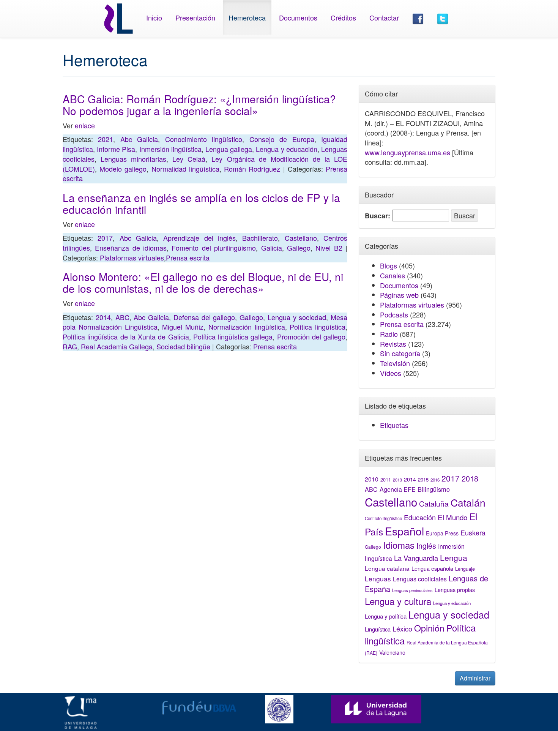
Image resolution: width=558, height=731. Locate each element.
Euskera (472, 532)
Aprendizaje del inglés (199, 238)
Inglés (426, 545)
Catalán (468, 502)
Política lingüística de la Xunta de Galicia (126, 336)
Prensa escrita (188, 257)
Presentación (195, 17)
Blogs (388, 265)
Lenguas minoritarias (133, 159)
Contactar (384, 17)
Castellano (301, 238)
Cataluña (434, 503)
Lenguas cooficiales (420, 579)
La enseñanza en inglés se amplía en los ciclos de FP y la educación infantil (201, 203)
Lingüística (378, 629)
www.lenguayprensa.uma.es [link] (407, 152)
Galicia (271, 248)
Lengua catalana (387, 568)
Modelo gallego (123, 169)
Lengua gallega (228, 149)
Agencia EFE (398, 489)
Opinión (429, 627)
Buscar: (377, 216)
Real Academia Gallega (117, 346)
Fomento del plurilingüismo (214, 248)
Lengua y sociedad (297, 317)
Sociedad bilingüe (183, 346)
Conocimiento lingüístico (203, 139)
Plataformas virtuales (132, 257)
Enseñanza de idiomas (131, 248)
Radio (389, 334)
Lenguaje (465, 568)
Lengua (453, 557)
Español (404, 530)
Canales (392, 275)
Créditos (343, 17)
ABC (122, 317)
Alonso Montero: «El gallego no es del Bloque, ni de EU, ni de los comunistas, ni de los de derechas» (203, 282)
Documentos (298, 17)
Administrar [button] (475, 678)
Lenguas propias (455, 590)
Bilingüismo (434, 489)
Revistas (393, 344)
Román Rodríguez (252, 169)
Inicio (154, 17)
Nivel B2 (328, 248)
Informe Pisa (116, 149)
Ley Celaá (188, 159)
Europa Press (442, 533)
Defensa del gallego (204, 317)
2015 (423, 479)
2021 (105, 139)
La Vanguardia (416, 558)
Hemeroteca (247, 17)
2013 (397, 480)
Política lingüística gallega (233, 336)
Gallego (299, 248)
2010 (371, 479)
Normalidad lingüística (185, 169)
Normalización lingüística (246, 327)
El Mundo (452, 517)
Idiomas (399, 544)
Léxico (402, 628)
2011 (385, 479)
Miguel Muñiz (182, 327)
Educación (420, 517)
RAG (70, 346)
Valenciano (392, 652)
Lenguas (378, 578)
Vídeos (390, 373)
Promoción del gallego (311, 336)
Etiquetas (394, 425)
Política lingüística (317, 327)
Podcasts (394, 314)
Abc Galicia (139, 139)
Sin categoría (400, 353)
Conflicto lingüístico (383, 518)
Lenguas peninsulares (412, 590)
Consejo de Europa (281, 139)
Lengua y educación (286, 149)
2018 (470, 478)
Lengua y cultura (398, 601)
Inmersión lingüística (170, 149)
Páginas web (399, 295)
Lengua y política (386, 616)
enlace (85, 125)
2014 (103, 317)
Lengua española (432, 568)
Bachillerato (260, 238)
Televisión (395, 363)
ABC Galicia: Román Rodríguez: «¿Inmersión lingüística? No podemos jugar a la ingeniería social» (199, 104)
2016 (435, 480)
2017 (105, 238)
